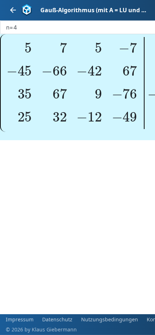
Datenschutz (57, 319)
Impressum (20, 319)
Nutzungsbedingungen (109, 319)
